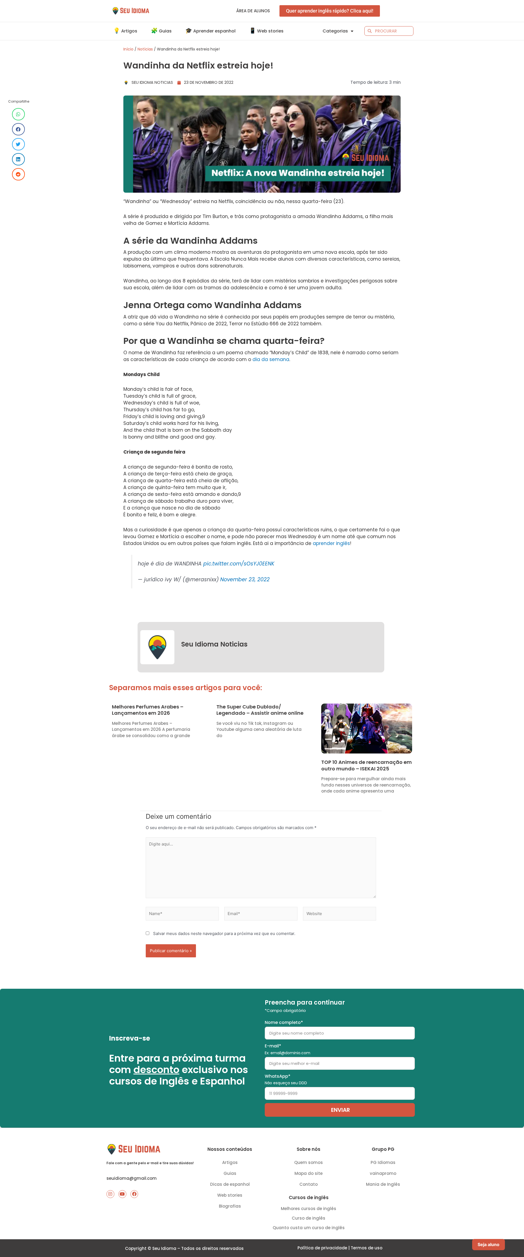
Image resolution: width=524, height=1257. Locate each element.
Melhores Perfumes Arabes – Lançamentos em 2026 (147, 709)
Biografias (230, 1206)
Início (128, 49)
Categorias (335, 31)
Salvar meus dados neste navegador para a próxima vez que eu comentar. (224, 933)
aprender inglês (331, 543)
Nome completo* (284, 1022)
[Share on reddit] (18, 174)
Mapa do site (308, 1173)
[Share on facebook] (18, 129)
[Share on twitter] (18, 144)
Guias (230, 1173)
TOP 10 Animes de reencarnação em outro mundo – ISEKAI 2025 (366, 765)
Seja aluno (488, 1244)
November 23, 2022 (245, 579)
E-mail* (287, 1049)
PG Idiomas (383, 1162)
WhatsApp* (286, 1079)
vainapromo (383, 1173)
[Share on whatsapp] (18, 114)
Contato (308, 1184)
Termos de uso (366, 1248)
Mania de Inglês (383, 1184)
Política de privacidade (322, 1248)
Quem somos (308, 1162)
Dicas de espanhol (230, 1184)
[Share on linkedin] (18, 159)
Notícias (145, 49)
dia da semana (270, 359)
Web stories (229, 1195)
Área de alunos (253, 11)
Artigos (230, 1162)
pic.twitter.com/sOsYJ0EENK (238, 563)
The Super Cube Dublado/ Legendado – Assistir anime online (259, 709)
